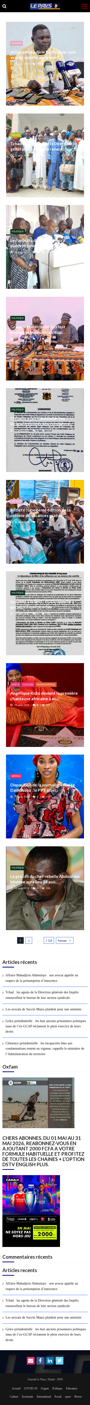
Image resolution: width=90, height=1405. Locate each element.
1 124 (49, 940)
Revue (78, 1396)
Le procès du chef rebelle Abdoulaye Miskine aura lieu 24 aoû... (45, 879)
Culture (28, 684)
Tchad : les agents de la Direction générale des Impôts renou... (41, 146)
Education (71, 1388)
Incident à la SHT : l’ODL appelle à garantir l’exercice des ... (42, 604)
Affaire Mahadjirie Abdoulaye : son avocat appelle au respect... (43, 55)
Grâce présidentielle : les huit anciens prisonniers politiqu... (38, 329)
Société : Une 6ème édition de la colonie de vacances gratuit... (40, 512)
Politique (18, 231)
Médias (16, 776)
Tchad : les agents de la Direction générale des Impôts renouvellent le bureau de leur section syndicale (42, 994)
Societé (16, 43)
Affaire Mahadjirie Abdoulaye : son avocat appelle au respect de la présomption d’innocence (42, 977)
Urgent (45, 1388)
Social (16, 135)
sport (68, 1396)
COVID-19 (30, 1388)
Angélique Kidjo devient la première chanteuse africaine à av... (44, 696)
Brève (15, 684)
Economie (27, 1396)
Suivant (62, 940)
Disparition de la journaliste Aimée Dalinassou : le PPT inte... (42, 787)
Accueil (16, 1388)
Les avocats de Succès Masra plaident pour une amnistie (37, 243)
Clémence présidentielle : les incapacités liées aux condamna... (41, 421)
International (46, 684)
